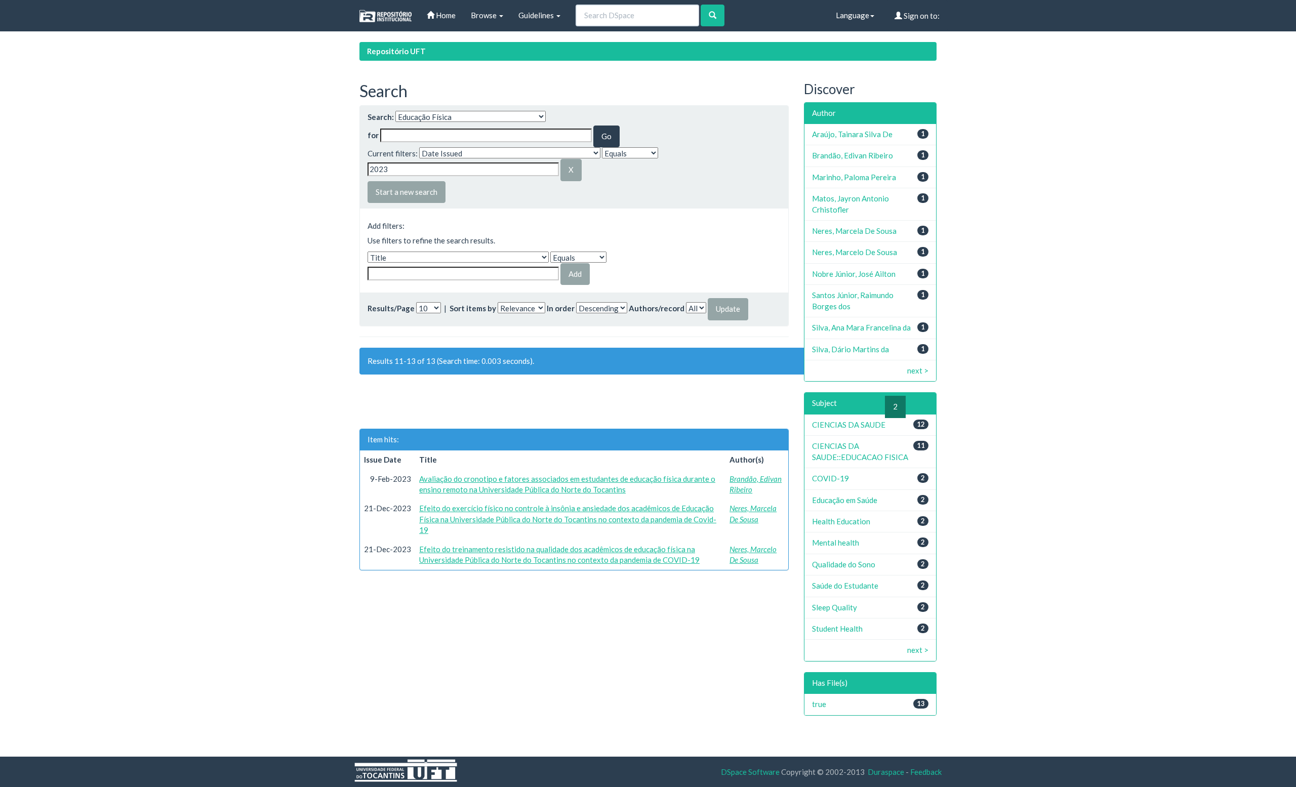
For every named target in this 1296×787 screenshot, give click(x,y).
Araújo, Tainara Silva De (852, 134)
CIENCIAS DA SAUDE (848, 424)
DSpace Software (750, 771)
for (373, 135)
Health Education (841, 521)
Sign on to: (921, 15)
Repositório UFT (396, 51)
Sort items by (473, 308)
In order (561, 308)
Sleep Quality (834, 607)
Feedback (926, 771)
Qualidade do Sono (843, 564)
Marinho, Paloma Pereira (854, 177)
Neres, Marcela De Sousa (854, 230)
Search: (381, 116)
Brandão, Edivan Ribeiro (852, 155)
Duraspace (886, 771)
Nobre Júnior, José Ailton (854, 273)
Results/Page (391, 308)
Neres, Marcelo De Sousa (854, 252)
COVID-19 (830, 478)
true (819, 704)
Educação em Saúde (844, 500)
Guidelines (536, 15)
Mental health (835, 542)
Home (445, 15)
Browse (484, 15)
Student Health (837, 628)
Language (852, 15)
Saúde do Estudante (845, 585)
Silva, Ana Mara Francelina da (861, 327)
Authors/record (656, 308)
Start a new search (406, 191)
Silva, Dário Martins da (850, 349)
